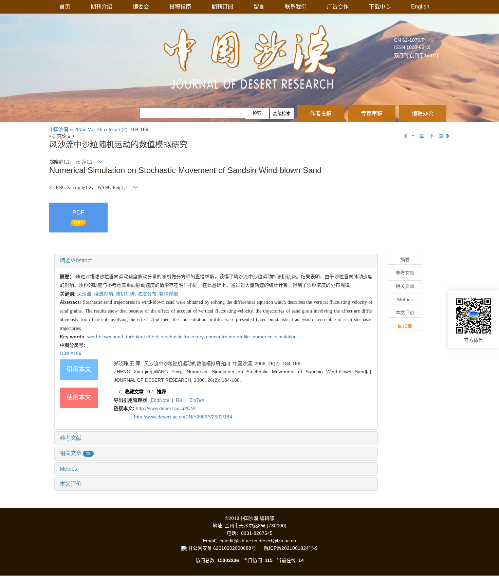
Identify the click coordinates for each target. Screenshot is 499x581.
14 (301, 560)
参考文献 (70, 438)
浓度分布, (148, 294)
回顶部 (405, 326)
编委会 (141, 7)
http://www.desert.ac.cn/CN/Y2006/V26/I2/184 (183, 416)
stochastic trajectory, (183, 336)
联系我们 (296, 7)
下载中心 (380, 7)
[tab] (216, 260)
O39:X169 (70, 353)
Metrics (68, 469)
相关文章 (75, 453)
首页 (64, 7)
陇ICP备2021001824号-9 (291, 548)
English (420, 7)
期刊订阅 (222, 7)
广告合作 (338, 7)
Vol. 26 (95, 129)
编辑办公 (422, 113)
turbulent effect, (143, 336)
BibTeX (196, 400)
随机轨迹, (126, 294)
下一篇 (437, 136)
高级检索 (282, 113)
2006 (79, 129)
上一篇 (416, 136)
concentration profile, (229, 336)
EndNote (160, 400)
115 (269, 560)
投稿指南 (180, 7)
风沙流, (85, 294)
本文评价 (70, 484)
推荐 (161, 391)
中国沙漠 (58, 129)
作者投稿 (321, 113)
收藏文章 (134, 391)
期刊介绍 (101, 7)
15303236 (228, 560)
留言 (259, 7)
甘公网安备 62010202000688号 (225, 548)
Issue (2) (118, 129)
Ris (179, 400)
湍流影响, (105, 294)
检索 (257, 113)
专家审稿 (372, 113)
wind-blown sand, (106, 336)
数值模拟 (168, 294)
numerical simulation (275, 336)
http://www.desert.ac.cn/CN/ (165, 408)
